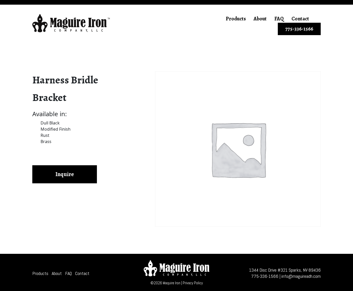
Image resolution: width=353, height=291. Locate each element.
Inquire (64, 174)
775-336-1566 (299, 28)
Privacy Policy (193, 282)
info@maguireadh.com (301, 276)
